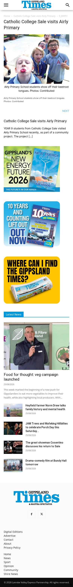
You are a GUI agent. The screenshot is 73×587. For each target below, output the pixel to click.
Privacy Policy (12, 547)
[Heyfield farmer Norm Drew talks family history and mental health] (13, 410)
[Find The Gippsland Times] (32, 302)
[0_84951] (36, 82)
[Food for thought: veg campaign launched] (36, 346)
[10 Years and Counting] (32, 247)
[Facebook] (31, 514)
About (7, 543)
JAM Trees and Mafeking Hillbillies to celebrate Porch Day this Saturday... (46, 427)
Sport (7, 562)
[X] (41, 514)
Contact (8, 539)
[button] (6, 5)
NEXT (65, 110)
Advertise (10, 535)
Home (7, 16)
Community (11, 570)
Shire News (11, 574)
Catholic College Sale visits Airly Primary (34, 16)
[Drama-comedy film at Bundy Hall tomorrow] (13, 465)
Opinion (9, 566)
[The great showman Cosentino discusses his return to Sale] (13, 447)
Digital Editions (13, 532)
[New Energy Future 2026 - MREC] (32, 192)
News (7, 558)
